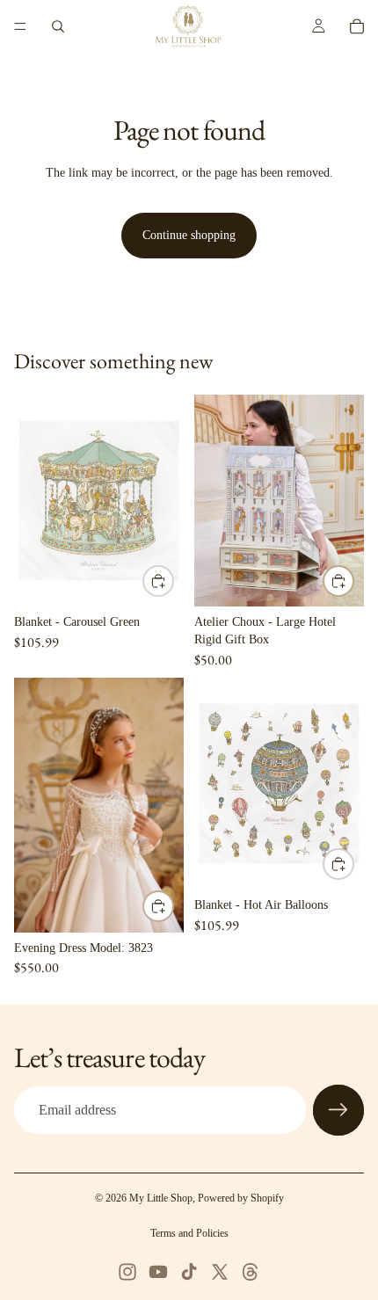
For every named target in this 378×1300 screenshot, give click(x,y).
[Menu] (20, 26)
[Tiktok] (189, 1271)
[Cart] (357, 26)
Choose (173, 906)
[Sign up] (338, 1110)
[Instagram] (127, 1271)
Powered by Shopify (241, 1198)
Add (173, 580)
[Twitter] (219, 1271)
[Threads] (250, 1271)
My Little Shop (161, 1198)
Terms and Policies (189, 1233)
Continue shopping (189, 235)
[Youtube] (158, 1271)
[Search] (58, 26)
